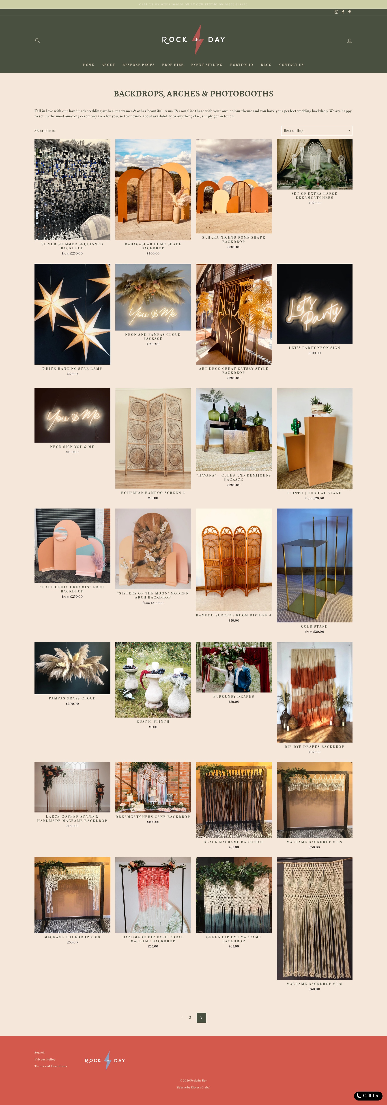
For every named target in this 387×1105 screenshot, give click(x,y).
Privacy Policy (45, 1059)
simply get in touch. (218, 116)
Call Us (370, 1096)
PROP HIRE (173, 65)
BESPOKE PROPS (139, 65)
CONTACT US (291, 65)
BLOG (266, 65)
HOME (88, 65)
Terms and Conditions (50, 1066)
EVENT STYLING (207, 65)
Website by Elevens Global (193, 1087)
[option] (193, 4)
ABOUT (108, 65)
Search (39, 1052)
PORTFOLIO (241, 65)
